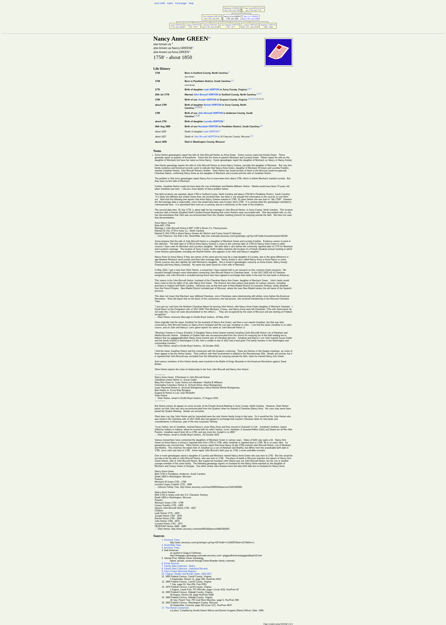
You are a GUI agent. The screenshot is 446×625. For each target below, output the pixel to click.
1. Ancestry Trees (171, 540)
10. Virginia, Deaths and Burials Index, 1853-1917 (187, 574)
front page (181, 3)
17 (261, 94)
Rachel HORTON (212, 105)
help (191, 3)
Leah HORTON (211, 89)
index (170, 3)
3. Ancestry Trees (171, 547)
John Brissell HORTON (206, 94)
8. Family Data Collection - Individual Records (185, 568)
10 (255, 99)
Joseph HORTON (207, 100)
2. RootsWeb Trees (171, 545)
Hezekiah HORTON (208, 126)
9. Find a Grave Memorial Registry (179, 571)
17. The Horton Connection (175, 608)
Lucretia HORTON (213, 121)
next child (159, 3)
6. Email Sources (170, 563)
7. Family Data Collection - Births (178, 566)
